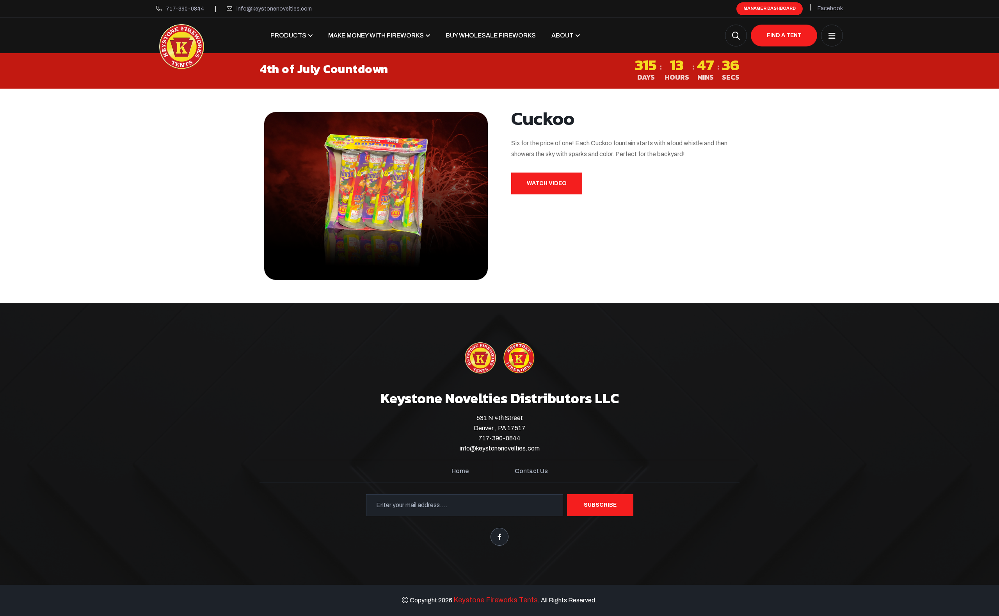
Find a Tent (784, 35)
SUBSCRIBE (600, 505)
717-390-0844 (185, 9)
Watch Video (547, 183)
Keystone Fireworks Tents (495, 600)
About (562, 35)
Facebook (830, 8)
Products (288, 35)
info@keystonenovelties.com (274, 9)
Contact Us (531, 471)
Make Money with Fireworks (376, 35)
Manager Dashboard (769, 8)
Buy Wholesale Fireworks (491, 35)
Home (460, 471)
